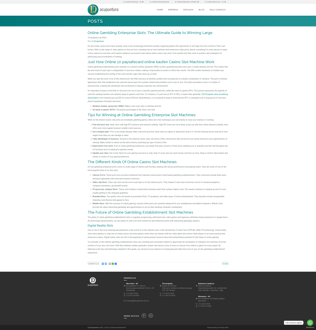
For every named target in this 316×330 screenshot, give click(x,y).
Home (160, 10)
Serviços (188, 10)
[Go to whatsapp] (310, 323)
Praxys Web (224, 327)
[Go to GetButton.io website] (310, 327)
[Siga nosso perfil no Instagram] (151, 315)
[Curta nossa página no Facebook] (144, 315)
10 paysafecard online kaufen (142, 62)
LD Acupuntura (97, 41)
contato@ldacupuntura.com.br (137, 301)
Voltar (225, 264)
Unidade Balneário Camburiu (187, 2)
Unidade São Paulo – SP (133, 2)
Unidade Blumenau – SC (215, 2)
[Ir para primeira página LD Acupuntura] (103, 5)
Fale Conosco (218, 10)
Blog (201, 10)
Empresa (173, 10)
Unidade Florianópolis (159, 2)
